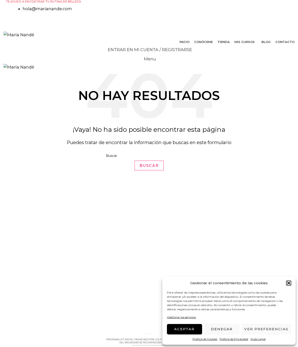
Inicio (158, 248)
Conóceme (163, 257)
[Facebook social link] (146, 22)
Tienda (159, 266)
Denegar (222, 329)
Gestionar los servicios (181, 317)
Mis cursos (163, 276)
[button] (288, 283)
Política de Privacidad (234, 339)
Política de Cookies (205, 339)
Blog (157, 285)
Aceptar (184, 329)
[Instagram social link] (151, 22)
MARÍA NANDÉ (15, 326)
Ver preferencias (266, 329)
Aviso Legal (258, 339)
